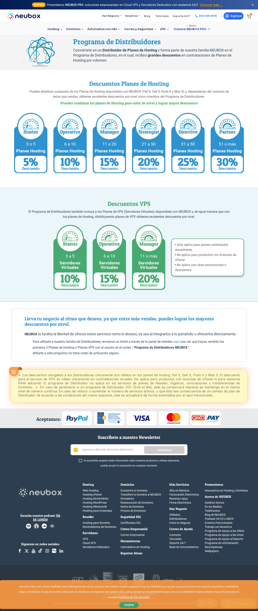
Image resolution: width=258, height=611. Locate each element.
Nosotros (131, 15)
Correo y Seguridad (138, 29)
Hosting (53, 29)
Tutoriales (162, 16)
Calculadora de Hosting (135, 547)
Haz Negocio (110, 15)
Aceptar (129, 604)
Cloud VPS (89, 543)
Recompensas (214, 547)
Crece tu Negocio (179, 522)
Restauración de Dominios (137, 502)
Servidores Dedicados (96, 547)
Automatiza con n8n (102, 29)
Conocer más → (211, 4)
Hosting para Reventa (96, 522)
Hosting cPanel (92, 494)
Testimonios (212, 510)
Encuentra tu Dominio (134, 490)
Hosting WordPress (95, 502)
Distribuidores (178, 518)
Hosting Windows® (95, 506)
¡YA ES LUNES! (46, 518)
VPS (163, 29)
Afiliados (174, 514)
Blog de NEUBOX (215, 514)
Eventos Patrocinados (218, 522)
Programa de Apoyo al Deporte (224, 539)
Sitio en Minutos (179, 490)
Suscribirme (164, 450)
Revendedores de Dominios (99, 526)
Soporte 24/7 (181, 16)
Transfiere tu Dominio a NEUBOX (141, 494)
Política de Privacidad (133, 597)
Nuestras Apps (178, 498)
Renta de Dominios (132, 506)
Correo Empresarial (133, 535)
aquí (176, 342)
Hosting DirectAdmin (95, 498)
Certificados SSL (131, 522)
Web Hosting (91, 490)
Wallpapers (212, 551)
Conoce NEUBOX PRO (190, 29)
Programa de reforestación (221, 543)
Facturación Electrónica (184, 494)
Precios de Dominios (133, 510)
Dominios (73, 29)
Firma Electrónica (180, 502)
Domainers (127, 498)
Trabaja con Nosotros (218, 526)
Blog (147, 16)
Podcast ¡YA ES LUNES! (219, 518)
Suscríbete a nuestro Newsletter (129, 437)
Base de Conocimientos (184, 547)
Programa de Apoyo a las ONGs (224, 530)
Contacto (175, 535)
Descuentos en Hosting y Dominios (226, 490)
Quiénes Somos (214, 502)
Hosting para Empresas (97, 510)
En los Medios (213, 506)
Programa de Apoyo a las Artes (224, 535)
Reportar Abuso (131, 553)
